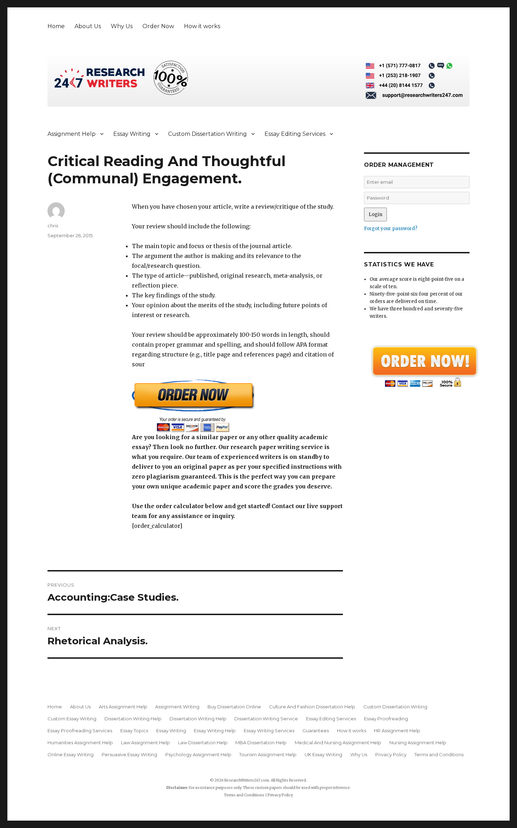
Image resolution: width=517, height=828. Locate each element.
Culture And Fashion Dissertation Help (312, 706)
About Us (88, 26)
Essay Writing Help (215, 730)
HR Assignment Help (397, 730)
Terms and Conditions (439, 754)
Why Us (122, 26)
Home (56, 26)
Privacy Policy (391, 754)
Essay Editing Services (294, 134)
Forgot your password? (390, 229)
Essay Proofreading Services (79, 730)
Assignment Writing (177, 706)
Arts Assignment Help (123, 706)
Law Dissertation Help (203, 742)
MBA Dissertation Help (261, 742)
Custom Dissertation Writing (207, 134)
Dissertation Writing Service (266, 718)
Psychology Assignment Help (198, 754)
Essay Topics (134, 730)
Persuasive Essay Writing (129, 754)
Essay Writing (132, 134)
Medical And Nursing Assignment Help (338, 742)
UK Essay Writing (323, 754)
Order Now (158, 26)
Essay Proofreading (386, 718)
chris (52, 225)
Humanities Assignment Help (80, 742)
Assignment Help (71, 134)
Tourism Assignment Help (267, 754)
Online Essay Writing (70, 754)
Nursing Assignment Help (417, 742)
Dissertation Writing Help (132, 718)
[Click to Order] (237, 405)
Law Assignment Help (145, 742)
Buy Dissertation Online (234, 706)
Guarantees (315, 730)
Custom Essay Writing (71, 718)
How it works (202, 26)
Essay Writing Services (269, 730)
